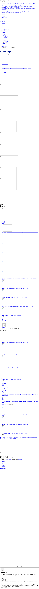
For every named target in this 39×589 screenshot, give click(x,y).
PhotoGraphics (20, 459)
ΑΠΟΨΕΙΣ (4, 30)
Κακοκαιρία (16, 437)
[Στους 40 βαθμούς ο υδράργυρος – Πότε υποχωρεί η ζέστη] (7, 314)
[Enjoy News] (2, 21)
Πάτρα (33, 437)
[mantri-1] (8, 189)
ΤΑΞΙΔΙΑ (4, 32)
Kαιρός (1, 437)
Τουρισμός (5, 34)
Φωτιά (15, 438)
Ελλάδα (4, 43)
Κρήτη (22, 437)
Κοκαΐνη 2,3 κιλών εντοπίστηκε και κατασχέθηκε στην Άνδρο (11, 12)
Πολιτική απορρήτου (5, 463)
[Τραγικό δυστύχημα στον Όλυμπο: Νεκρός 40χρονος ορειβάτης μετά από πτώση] (7, 287)
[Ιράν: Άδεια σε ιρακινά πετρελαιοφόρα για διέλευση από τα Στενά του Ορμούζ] (7, 296)
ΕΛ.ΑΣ (7, 437)
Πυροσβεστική (35, 437)
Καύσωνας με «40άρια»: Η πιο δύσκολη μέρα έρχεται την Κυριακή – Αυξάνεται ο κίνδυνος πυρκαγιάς (17, 11)
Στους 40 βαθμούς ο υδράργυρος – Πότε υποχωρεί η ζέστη (11, 7)
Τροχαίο (12, 438)
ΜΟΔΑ (5, 39)
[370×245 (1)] (9, 143)
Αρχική (3, 461)
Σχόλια (3, 223)
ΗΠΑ (9, 437)
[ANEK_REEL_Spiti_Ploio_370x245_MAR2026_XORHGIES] (8, 177)
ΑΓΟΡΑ (5, 42)
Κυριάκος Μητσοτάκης (26, 437)
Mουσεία (5, 37)
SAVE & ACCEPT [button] (4, 587)
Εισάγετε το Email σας (3, 457)
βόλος (17, 438)
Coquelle (3, 327)
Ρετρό (5, 28)
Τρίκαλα (10, 438)
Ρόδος (8, 438)
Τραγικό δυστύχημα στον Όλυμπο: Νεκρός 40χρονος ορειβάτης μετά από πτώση (15, 288)
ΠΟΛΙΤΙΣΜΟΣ (4, 35)
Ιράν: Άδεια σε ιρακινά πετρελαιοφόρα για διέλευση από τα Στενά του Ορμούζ (14, 5)
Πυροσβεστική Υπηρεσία (3, 438)
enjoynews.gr (9, 459)
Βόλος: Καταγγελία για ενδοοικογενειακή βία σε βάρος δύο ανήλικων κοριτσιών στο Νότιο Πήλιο (17, 6)
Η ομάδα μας (4, 462)
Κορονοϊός (20, 437)
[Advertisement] (19, 102)
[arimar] (9, 120)
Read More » (5, 72)
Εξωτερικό (5, 33)
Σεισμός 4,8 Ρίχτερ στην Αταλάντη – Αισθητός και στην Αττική (16, 68)
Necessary (4, 579)
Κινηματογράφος (6, 29)
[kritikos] (8, 83)
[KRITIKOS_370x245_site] (9, 95)
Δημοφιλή (3, 221)
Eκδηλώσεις (6, 36)
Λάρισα (31, 437)
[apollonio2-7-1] (8, 131)
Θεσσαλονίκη (12, 437)
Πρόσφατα (4, 222)
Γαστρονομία (6, 41)
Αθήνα (4, 437)
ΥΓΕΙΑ (3, 31)
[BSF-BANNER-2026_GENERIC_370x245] (9, 155)
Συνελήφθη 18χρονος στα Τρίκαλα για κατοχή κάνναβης (10, 10)
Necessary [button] (2, 578)
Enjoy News (4, 320)
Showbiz (5, 40)
